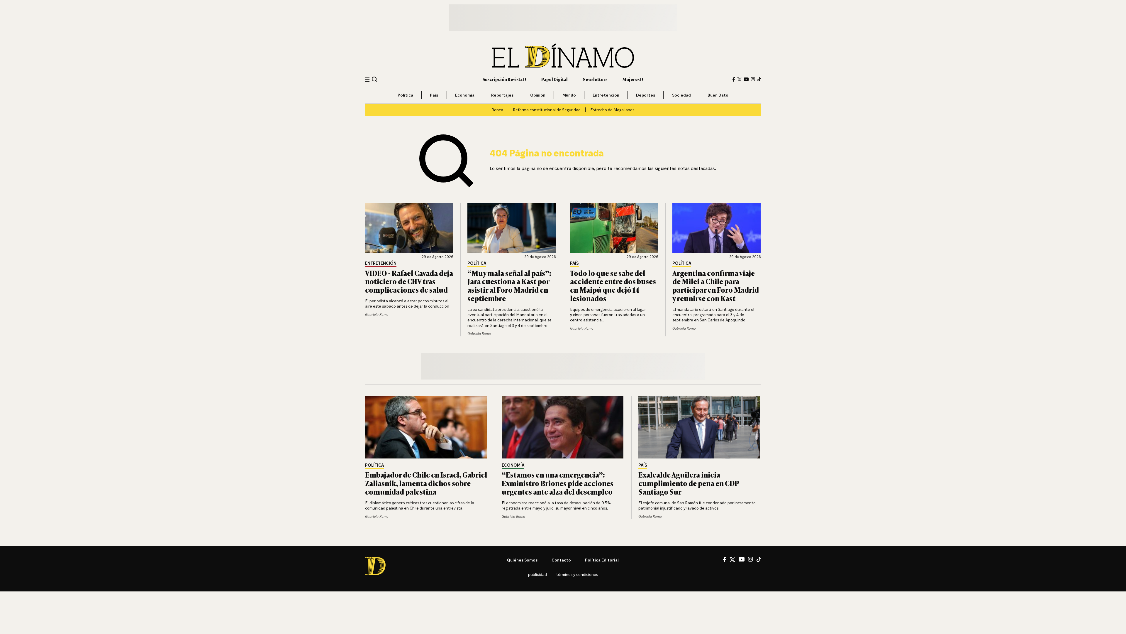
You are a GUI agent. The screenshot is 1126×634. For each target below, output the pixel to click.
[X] (732, 559)
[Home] (563, 55)
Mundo (569, 94)
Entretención (606, 94)
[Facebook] (733, 79)
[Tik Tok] (759, 559)
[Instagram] (753, 79)
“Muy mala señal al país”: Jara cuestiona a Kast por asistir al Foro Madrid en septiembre (509, 285)
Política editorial (602, 559)
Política (405, 94)
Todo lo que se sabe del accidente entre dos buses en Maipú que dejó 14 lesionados (613, 285)
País (434, 94)
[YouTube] (746, 79)
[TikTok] (759, 79)
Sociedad (681, 94)
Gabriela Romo (377, 314)
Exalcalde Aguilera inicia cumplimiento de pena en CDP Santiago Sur (688, 483)
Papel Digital (554, 79)
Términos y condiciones (577, 574)
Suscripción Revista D (504, 79)
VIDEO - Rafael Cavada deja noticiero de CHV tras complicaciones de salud (409, 281)
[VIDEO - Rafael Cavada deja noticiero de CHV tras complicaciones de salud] (409, 228)
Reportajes (502, 94)
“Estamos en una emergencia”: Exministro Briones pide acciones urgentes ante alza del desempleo (557, 483)
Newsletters (595, 79)
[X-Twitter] (739, 79)
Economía (464, 94)
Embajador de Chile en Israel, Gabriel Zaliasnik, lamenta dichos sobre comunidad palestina (426, 483)
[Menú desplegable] (367, 79)
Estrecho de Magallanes (612, 109)
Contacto (561, 559)
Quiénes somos (522, 559)
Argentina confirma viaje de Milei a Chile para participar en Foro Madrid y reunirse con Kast (715, 285)
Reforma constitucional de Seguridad (547, 109)
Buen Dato (718, 94)
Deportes (645, 94)
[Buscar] (374, 79)
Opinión (537, 94)
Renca (497, 109)
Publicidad (537, 574)
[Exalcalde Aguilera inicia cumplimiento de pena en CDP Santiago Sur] (699, 427)
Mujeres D (633, 79)
